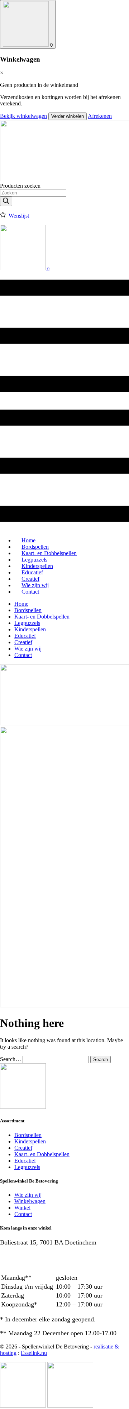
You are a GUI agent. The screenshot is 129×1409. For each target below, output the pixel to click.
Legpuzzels (27, 623)
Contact (30, 592)
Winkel (22, 1208)
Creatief (23, 642)
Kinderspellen (30, 629)
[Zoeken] (6, 201)
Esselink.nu (34, 1353)
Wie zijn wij (28, 649)
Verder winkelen (67, 116)
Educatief (25, 636)
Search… (10, 1059)
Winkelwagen (30, 1201)
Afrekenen (100, 116)
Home (21, 604)
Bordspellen (28, 610)
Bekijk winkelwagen (23, 116)
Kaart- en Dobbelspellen (42, 617)
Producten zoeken (20, 186)
